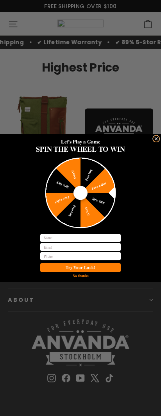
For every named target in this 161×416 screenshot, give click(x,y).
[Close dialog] (156, 139)
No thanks (81, 275)
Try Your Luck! (80, 268)
